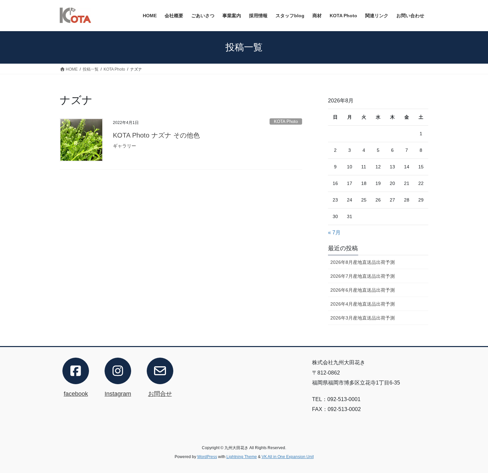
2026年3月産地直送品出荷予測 (362, 318)
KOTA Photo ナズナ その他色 (156, 135)
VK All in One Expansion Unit (288, 456)
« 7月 (334, 232)
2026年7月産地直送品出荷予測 (362, 276)
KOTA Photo (286, 121)
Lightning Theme (241, 456)
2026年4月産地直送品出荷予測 (362, 304)
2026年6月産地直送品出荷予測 (362, 290)
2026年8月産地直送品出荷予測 (362, 262)
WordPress (207, 456)
